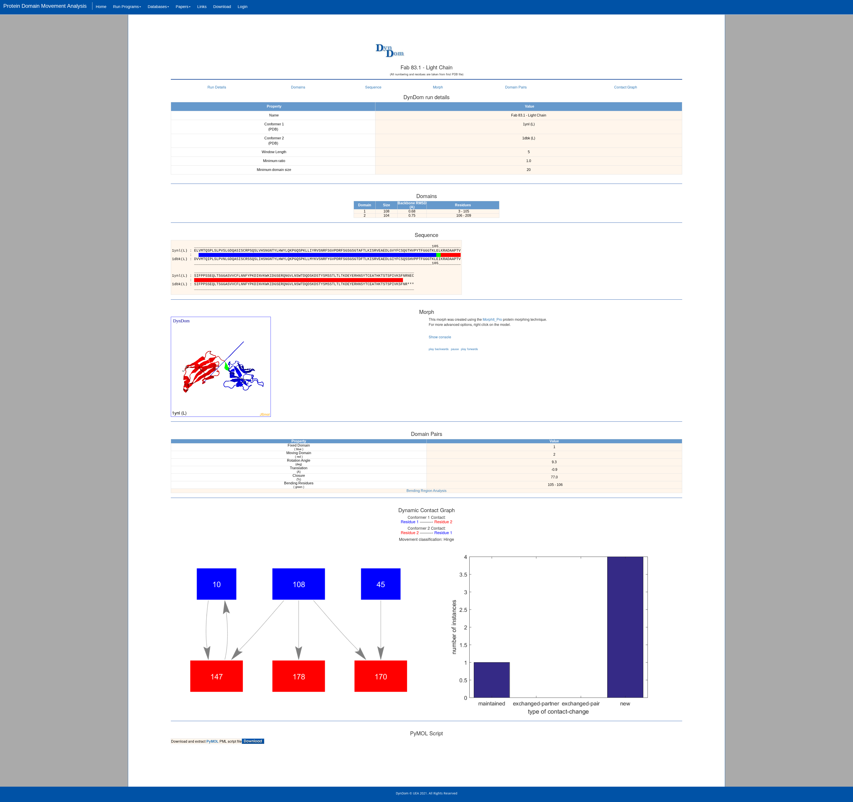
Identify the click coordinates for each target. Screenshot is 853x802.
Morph (438, 87)
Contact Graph (625, 87)
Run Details (216, 87)
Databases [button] (157, 6)
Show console (440, 336)
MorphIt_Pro (492, 319)
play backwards (439, 349)
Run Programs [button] (126, 6)
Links (202, 6)
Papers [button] (182, 6)
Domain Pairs (516, 87)
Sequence (373, 87)
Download (222, 6)
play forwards (469, 349)
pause (455, 349)
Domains (298, 87)
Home (101, 6)
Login (242, 6)
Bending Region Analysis (426, 491)
